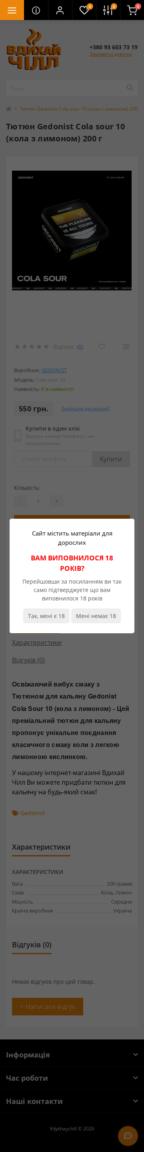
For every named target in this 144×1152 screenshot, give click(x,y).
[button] (60, 10)
